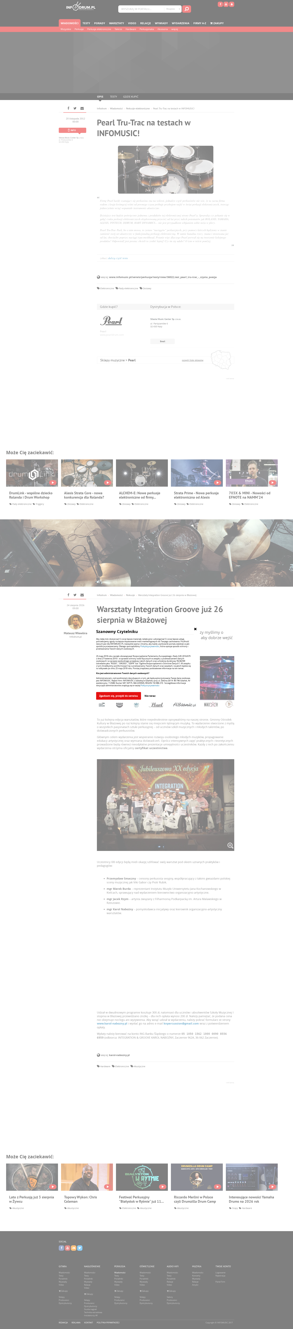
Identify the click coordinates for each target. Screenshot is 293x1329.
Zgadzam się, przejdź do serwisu (118, 696)
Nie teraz (150, 696)
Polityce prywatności (150, 685)
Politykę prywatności (149, 646)
